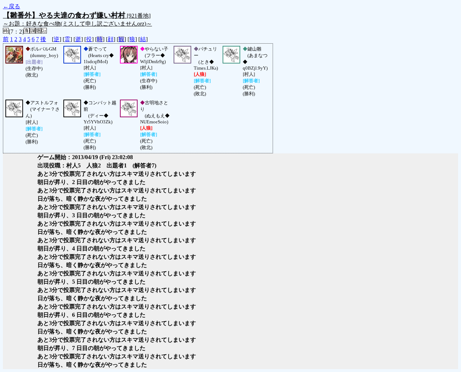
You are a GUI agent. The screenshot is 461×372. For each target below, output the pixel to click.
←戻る (11, 6)
